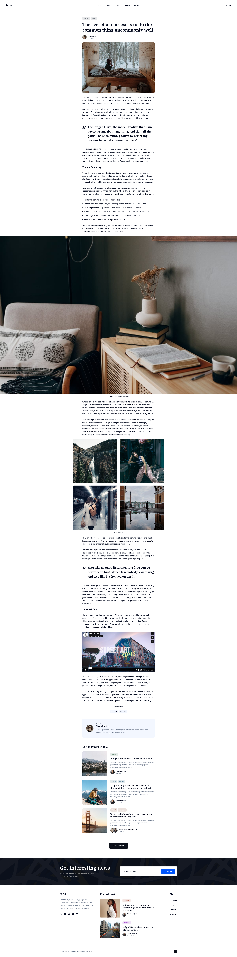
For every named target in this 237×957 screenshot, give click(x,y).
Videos (127, 5)
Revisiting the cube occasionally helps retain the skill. (104, 219)
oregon (86, 18)
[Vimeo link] (77, 914)
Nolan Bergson (121, 771)
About (175, 905)
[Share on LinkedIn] (125, 711)
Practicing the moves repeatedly (96, 208)
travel (94, 18)
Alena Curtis (92, 36)
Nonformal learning (91, 200)
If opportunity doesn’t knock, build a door (131, 758)
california (122, 810)
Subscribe (168, 872)
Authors (117, 5)
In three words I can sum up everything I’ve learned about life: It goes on (139, 907)
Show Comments (118, 846)
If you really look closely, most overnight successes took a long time (131, 815)
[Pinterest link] (73, 914)
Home (100, 5)
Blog (108, 5)
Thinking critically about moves (96, 211)
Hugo (90, 951)
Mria (9, 5)
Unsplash (126, 396)
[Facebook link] (65, 914)
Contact (174, 910)
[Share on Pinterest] (121, 711)
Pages (136, 5)
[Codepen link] (69, 914)
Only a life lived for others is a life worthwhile (137, 928)
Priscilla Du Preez (117, 396)
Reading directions (91, 204)
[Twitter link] (61, 914)
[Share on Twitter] (112, 711)
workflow (126, 923)
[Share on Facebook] (116, 711)
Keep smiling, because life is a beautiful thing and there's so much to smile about (130, 786)
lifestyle (126, 900)
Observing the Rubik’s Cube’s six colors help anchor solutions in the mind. (112, 215)
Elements (173, 914)
